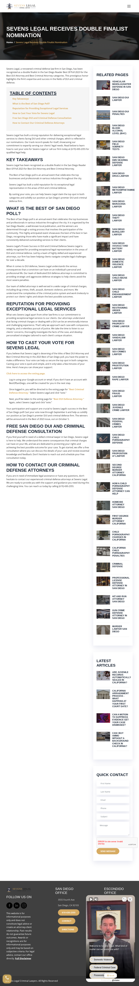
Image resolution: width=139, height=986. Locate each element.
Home (9, 42)
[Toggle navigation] (129, 6)
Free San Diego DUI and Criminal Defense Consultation (42, 118)
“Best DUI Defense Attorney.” (68, 399)
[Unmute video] (91, 899)
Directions (68, 929)
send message (107, 851)
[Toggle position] (124, 899)
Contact (66, 921)
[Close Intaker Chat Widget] (130, 899)
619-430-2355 (68, 912)
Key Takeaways (20, 98)
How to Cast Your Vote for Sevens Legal (33, 113)
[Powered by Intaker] (116, 980)
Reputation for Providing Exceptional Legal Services (40, 108)
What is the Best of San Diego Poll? (31, 103)
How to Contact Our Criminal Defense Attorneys (38, 122)
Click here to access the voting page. (25, 373)
